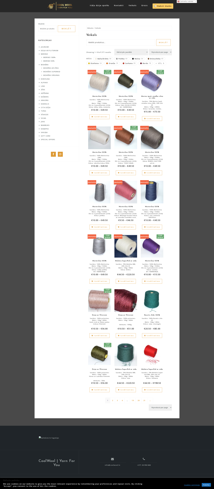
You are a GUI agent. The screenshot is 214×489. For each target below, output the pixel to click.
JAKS (43, 121)
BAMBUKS (45, 125)
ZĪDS (43, 89)
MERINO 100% (49, 57)
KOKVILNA (45, 79)
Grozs (144, 5)
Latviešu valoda (186, 1)
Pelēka (123, 59)
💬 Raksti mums (163, 6)
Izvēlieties (100, 117)
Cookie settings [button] (192, 485)
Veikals (132, 5)
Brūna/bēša (156, 59)
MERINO (44, 54)
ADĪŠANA (45, 93)
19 (133, 400)
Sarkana (130, 63)
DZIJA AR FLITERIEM (49, 50)
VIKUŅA (44, 132)
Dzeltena (96, 63)
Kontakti (119, 5)
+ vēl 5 (160, 63)
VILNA (43, 118)
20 (139, 400)
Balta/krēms (104, 59)
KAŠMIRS (45, 97)
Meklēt (163, 42)
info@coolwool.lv (112, 465)
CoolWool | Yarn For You (57, 463)
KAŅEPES (45, 129)
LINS (43, 86)
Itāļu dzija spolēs (99, 5)
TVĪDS (43, 111)
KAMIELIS (45, 104)
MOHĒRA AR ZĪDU (51, 68)
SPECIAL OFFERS (48, 139)
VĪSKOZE (44, 114)
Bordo (147, 63)
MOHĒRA (45, 65)
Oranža (113, 63)
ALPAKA (44, 82)
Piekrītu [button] (206, 485)
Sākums (90, 28)
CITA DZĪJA (46, 107)
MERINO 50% (48, 61)
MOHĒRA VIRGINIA (51, 75)
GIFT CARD (45, 136)
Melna (139, 59)
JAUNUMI (45, 47)
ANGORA (45, 100)
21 (144, 400)
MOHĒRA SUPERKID (51, 71)
